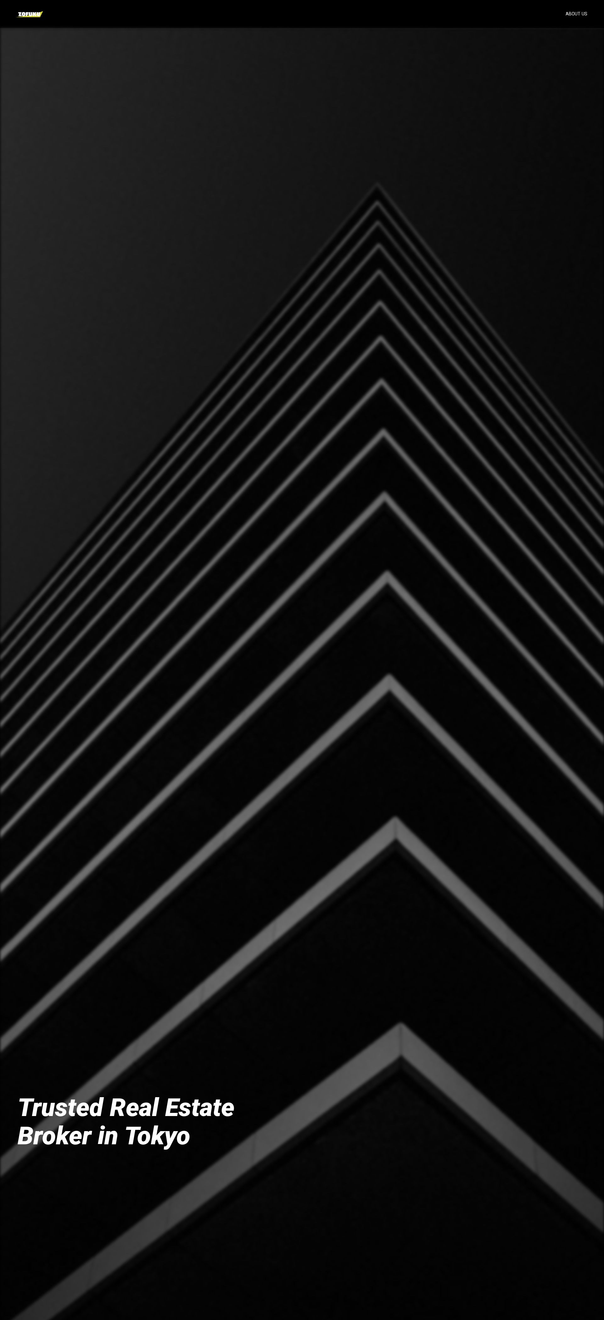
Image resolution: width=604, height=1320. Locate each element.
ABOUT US (576, 13)
